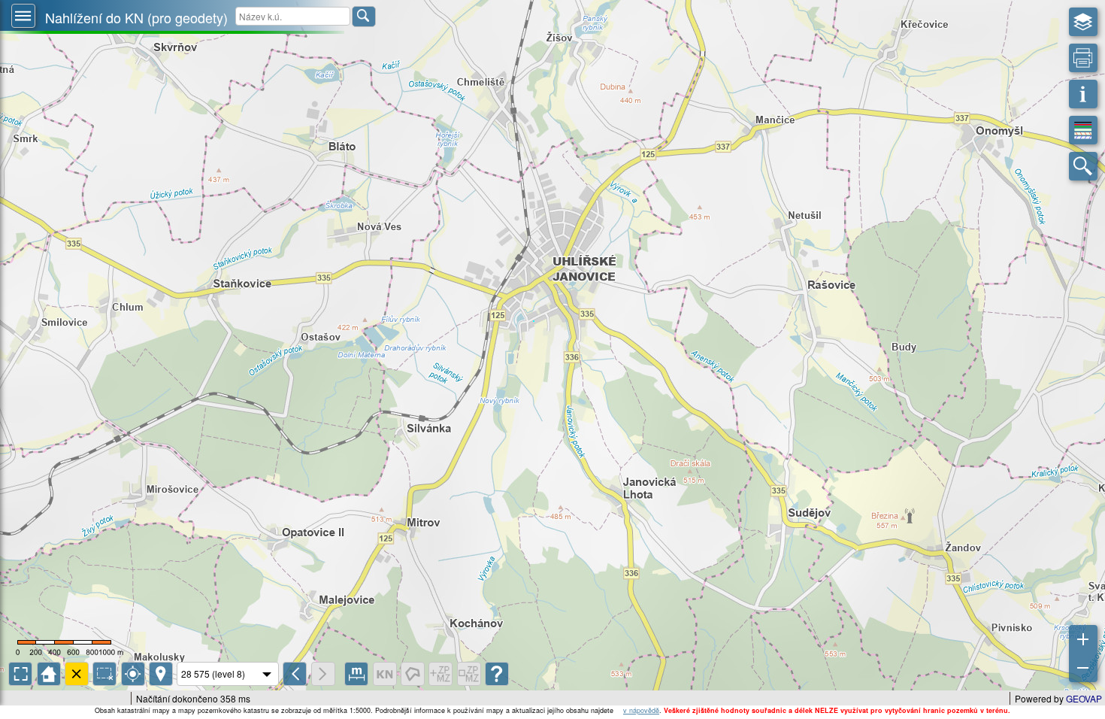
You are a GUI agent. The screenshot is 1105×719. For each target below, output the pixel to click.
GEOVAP (1084, 698)
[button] (23, 16)
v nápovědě (641, 710)
